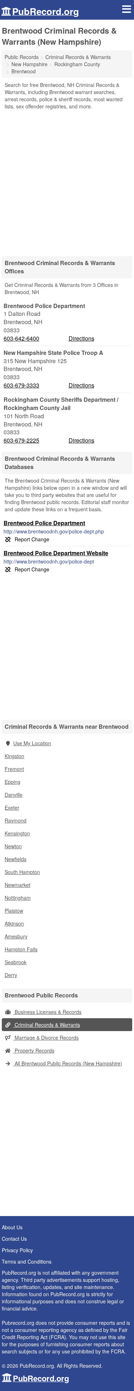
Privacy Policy (17, 1250)
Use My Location (32, 743)
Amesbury (16, 936)
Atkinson (14, 923)
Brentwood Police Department (44, 523)
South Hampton (22, 871)
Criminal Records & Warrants (46, 1024)
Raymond (15, 820)
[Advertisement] (67, 180)
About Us (12, 1227)
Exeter (12, 807)
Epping (12, 781)
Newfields (15, 859)
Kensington (17, 833)
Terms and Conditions (26, 1261)
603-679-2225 (21, 440)
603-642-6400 (21, 338)
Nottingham (18, 897)
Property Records (33, 1050)
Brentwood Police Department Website (56, 553)
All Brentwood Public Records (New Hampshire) (67, 1063)
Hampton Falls (21, 949)
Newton (13, 846)
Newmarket (17, 884)
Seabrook (15, 962)
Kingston (14, 756)
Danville (14, 794)
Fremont (14, 768)
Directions (81, 338)
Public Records (22, 56)
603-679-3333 (21, 385)
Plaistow (14, 910)
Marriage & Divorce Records (46, 1037)
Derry (11, 974)
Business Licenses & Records (47, 1011)
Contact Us (14, 1238)
